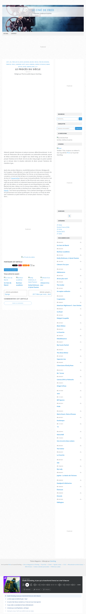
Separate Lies (61, 359)
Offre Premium (28, 566)
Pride (58, 406)
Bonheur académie (63, 252)
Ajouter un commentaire (17, 303)
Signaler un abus (58, 564)
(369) (59, 234)
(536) (63, 227)
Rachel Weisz (34, 62)
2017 (7, 62)
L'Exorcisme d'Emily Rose (65, 365)
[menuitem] (5, 34)
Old (58, 463)
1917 (58, 394)
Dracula (59, 496)
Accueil (6, 33)
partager (38, 589)
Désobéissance (62, 339)
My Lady (59, 469)
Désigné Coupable (63, 318)
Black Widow (61, 326)
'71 (58, 427)
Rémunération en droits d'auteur (75, 564)
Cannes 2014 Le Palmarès (65, 380)
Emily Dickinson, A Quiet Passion (68, 258)
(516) (59, 229)
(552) (59, 225)
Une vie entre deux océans (65, 441)
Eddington (60, 502)
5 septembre (61, 299)
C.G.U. (64, 564)
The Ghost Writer (62, 353)
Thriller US (16, 62)
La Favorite (60, 332)
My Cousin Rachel (63, 345)
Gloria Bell (60, 435)
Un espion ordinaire (63, 291)
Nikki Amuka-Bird (29, 66)
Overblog (53, 561)
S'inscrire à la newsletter (11, 270)
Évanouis (60, 490)
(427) (61, 231)
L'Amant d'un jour (63, 264)
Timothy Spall (10, 64)
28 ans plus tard (62, 279)
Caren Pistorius (40, 64)
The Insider (60, 285)
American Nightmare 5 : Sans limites (69, 305)
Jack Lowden (30, 64)
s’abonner (28, 589)
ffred (68, 153)
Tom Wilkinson (44, 62)
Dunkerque (60, 420)
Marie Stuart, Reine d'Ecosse (66, 414)
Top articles (43, 564)
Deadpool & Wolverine (64, 483)
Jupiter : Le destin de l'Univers (67, 475)
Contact (13, 33)
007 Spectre (60, 400)
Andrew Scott (20, 64)
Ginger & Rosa (61, 386)
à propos (47, 589)
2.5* (36, 66)
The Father (60, 449)
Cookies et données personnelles (41, 566)
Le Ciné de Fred (43, 10)
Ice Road (59, 312)
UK (10, 62)
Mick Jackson (24, 62)
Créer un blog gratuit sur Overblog (31, 564)
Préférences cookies (55, 566)
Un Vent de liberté (63, 245)
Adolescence (61, 272)
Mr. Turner (60, 373)
